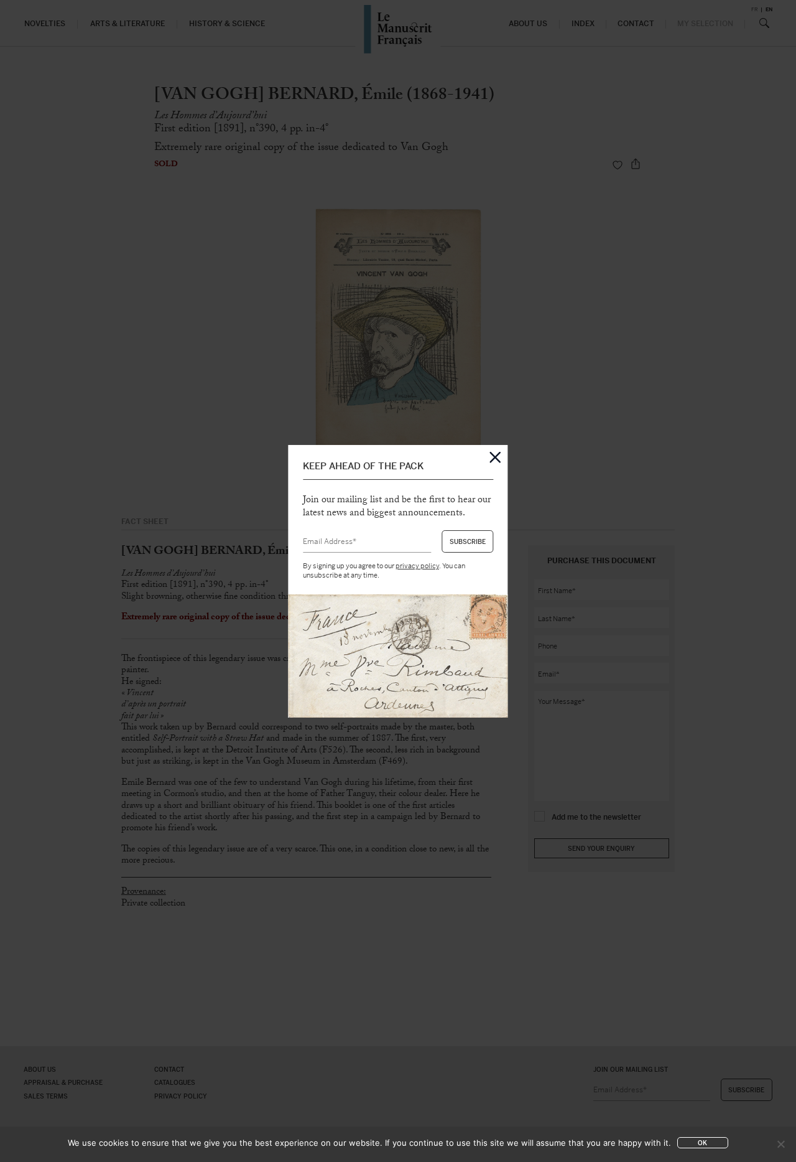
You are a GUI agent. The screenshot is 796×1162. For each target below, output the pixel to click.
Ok (702, 1143)
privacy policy (417, 565)
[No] (780, 1144)
